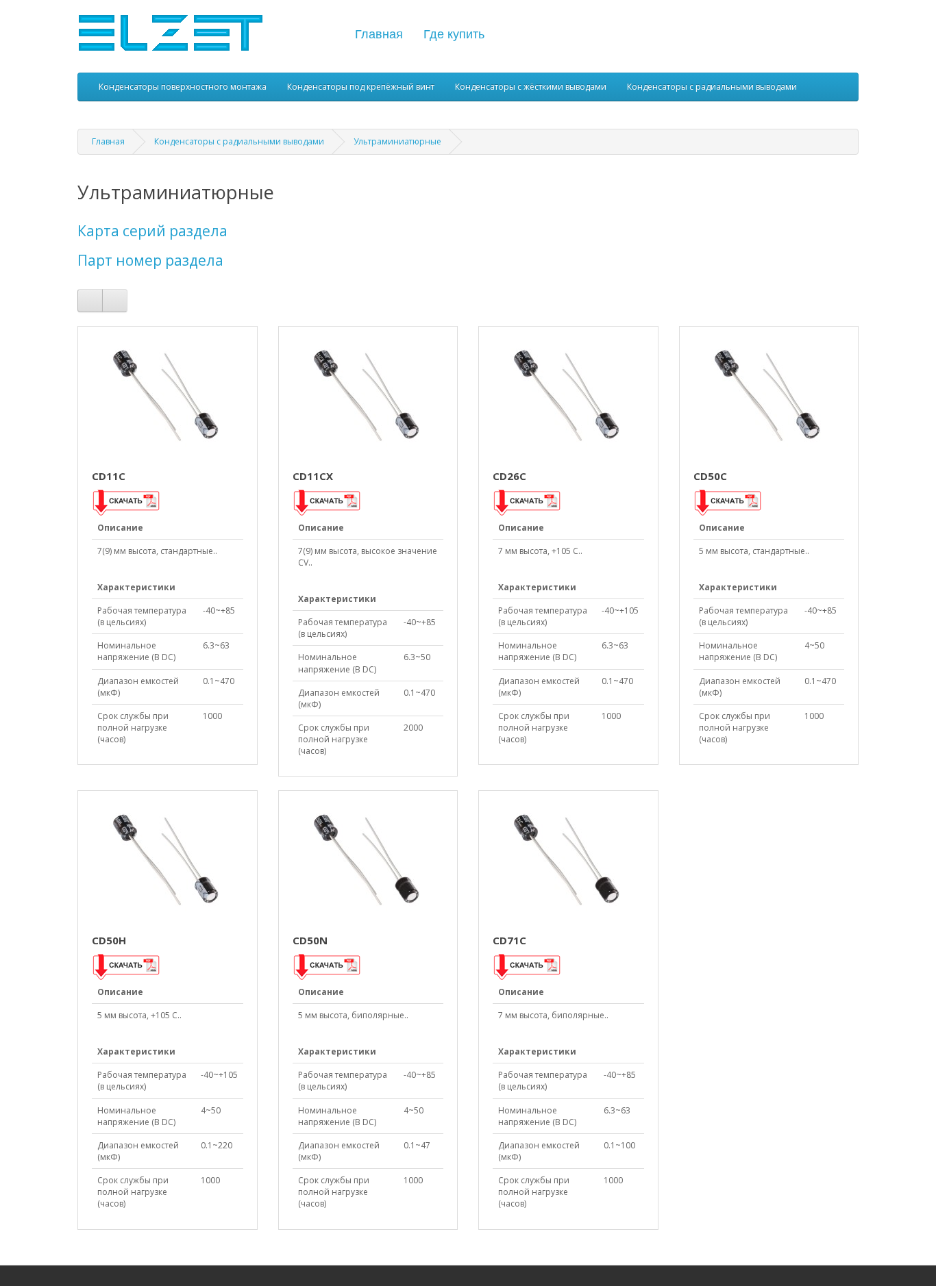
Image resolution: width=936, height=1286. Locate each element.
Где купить (453, 34)
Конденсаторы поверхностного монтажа (183, 86)
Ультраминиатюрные (397, 141)
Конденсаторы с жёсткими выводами (530, 86)
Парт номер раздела (150, 260)
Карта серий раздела (152, 230)
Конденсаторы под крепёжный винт (360, 86)
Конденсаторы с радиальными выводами (712, 86)
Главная (379, 34)
